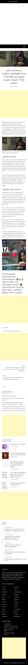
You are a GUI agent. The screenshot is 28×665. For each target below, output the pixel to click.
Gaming (16, 597)
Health (3, 599)
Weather (16, 614)
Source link (5, 327)
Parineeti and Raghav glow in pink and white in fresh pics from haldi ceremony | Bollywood (14, 368)
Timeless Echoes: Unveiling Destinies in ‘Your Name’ (14, 552)
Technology (17, 609)
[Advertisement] (14, 26)
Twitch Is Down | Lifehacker (9, 396)
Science (16, 606)
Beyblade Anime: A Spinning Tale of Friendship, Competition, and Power (14, 530)
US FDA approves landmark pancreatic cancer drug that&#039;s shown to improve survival (17, 475)
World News (17, 616)
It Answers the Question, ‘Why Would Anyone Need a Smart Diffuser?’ (12, 377)
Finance (16, 594)
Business (16, 587)
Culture (16, 589)
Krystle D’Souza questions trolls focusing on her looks (17, 453)
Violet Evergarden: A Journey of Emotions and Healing (13, 545)
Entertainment (12, 331)
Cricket (4, 589)
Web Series (5, 616)
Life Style (16, 599)
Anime (3, 587)
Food (3, 597)
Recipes (16, 604)
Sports (3, 609)
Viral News (15, 662)
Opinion (16, 601)
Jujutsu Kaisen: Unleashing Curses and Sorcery (15, 559)
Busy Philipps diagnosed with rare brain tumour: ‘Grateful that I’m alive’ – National (17, 464)
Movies (18, 331)
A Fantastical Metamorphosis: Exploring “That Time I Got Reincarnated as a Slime (12, 537)
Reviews (4, 606)
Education (4, 592)
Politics (4, 604)
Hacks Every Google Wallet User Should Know (13, 410)
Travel (16, 611)
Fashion (4, 594)
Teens (3, 611)
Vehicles (4, 614)
